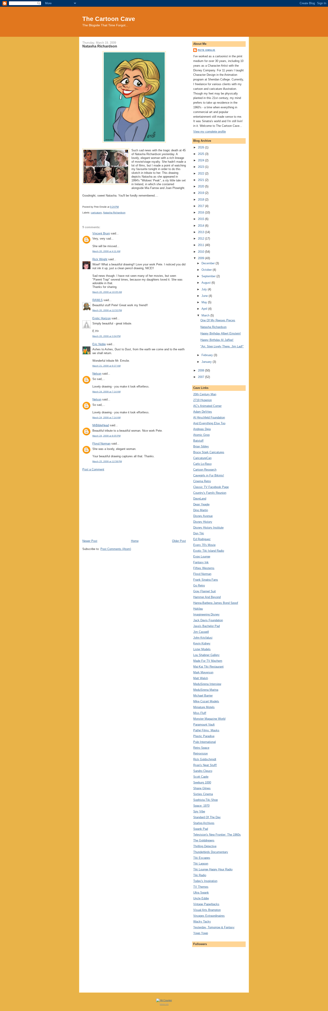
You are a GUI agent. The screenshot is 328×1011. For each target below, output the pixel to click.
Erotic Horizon (101, 318)
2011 (201, 245)
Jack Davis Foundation (208, 620)
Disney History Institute (208, 527)
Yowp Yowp (200, 933)
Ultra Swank (201, 892)
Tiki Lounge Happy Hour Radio (213, 869)
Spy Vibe (199, 811)
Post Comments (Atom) (115, 549)
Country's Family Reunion (209, 492)
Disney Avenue (203, 516)
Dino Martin (200, 510)
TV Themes (200, 886)
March (205, 315)
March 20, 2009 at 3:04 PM (106, 336)
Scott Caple (200, 776)
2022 (201, 173)
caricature (96, 212)
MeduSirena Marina (205, 689)
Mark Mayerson (203, 672)
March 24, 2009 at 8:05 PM (106, 436)
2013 (201, 232)
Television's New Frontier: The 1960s (217, 834)
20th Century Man (204, 394)
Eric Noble (99, 344)
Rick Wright (99, 259)
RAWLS (97, 300)
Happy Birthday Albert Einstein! (220, 333)
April (204, 308)
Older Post (179, 541)
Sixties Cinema (203, 794)
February (207, 355)
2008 (201, 370)
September (208, 276)
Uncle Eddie (201, 898)
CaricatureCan (202, 458)
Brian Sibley (201, 446)
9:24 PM (114, 206)
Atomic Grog (201, 435)
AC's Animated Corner (207, 406)
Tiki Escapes (201, 857)
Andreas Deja (202, 429)
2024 (201, 160)
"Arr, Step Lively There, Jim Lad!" (222, 346)
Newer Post (89, 541)
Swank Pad (200, 829)
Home (135, 541)
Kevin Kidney (201, 643)
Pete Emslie (206, 50)
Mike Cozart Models (206, 701)
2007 (201, 377)
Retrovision (200, 753)
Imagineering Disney (206, 614)
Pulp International (204, 742)
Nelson (96, 373)
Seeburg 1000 (202, 782)
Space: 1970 (201, 805)
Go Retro (199, 585)
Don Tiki (198, 533)
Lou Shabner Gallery (206, 655)
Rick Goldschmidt (204, 759)
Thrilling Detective (204, 846)
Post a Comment (93, 469)
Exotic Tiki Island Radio (208, 550)
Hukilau (198, 608)
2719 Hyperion (202, 400)
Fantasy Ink (201, 562)
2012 (201, 238)
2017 (201, 206)
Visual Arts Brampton (207, 910)
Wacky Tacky (202, 921)
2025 (201, 154)
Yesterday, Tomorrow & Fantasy (214, 927)
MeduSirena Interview (207, 684)
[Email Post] (119, 206)
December (208, 263)
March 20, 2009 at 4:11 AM (106, 251)
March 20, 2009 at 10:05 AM (107, 292)
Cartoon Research (204, 469)
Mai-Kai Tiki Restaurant (208, 666)
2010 (201, 251)
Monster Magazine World (209, 718)
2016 (201, 212)
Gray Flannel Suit (204, 591)
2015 (201, 219)
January (207, 361)
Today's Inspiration (205, 881)
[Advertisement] (134, 505)
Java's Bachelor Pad (206, 626)
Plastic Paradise (203, 736)
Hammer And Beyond (207, 597)
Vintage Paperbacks (206, 904)
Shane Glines (202, 788)
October (207, 269)
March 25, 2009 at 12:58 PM (107, 461)
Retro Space (201, 747)
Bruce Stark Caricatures (208, 452)
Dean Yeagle (201, 504)
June (205, 295)
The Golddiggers (203, 840)
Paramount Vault (204, 724)
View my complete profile (209, 131)
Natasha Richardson (99, 46)
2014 (201, 225)
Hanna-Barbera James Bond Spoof (215, 603)
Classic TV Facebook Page (211, 487)
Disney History (202, 521)
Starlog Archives (203, 823)
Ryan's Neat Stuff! (205, 765)
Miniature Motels (204, 707)
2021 (201, 180)
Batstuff (198, 440)
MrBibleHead (100, 425)
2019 (201, 193)
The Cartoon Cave (108, 18)
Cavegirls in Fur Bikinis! (208, 475)
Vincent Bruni (101, 233)
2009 (201, 258)
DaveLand (199, 498)
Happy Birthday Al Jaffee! (216, 340)
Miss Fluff (199, 713)
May (204, 302)
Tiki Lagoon (200, 863)
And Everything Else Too (209, 423)
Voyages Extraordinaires (209, 915)
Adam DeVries (202, 411)
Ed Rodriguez (202, 539)
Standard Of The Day (207, 817)
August (206, 282)
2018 (201, 199)
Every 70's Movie (204, 545)
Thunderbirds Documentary (210, 852)
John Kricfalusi (202, 637)
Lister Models (202, 649)
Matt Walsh (200, 678)
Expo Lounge (201, 556)
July (204, 289)
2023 (201, 166)
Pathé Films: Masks (206, 730)
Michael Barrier (203, 695)
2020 (201, 186)
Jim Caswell (201, 632)
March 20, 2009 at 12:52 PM (107, 310)
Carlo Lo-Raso (202, 464)
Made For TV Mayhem (207, 660)
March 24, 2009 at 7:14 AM (106, 391)
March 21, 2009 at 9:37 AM (106, 366)
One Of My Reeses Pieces (217, 320)
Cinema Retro (202, 481)
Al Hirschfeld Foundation (209, 417)
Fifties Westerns (203, 568)
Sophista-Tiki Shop (205, 800)
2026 (201, 147)
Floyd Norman (101, 443)
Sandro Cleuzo (202, 771)
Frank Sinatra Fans (205, 579)
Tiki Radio (199, 875)
